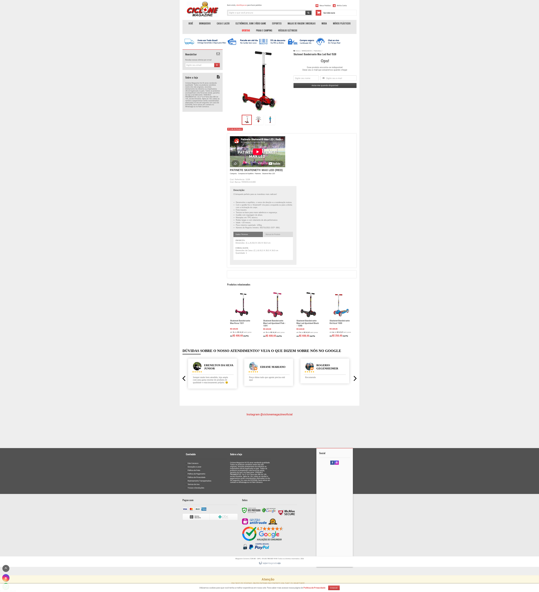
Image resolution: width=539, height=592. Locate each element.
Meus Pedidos (325, 6)
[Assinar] (217, 65)
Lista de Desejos (236, 129)
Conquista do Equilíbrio (246, 173)
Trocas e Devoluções (196, 488)
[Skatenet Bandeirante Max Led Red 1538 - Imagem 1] (247, 120)
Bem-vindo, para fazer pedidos (244, 5)
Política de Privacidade (196, 477)
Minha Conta (342, 6)
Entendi (334, 588)
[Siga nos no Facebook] (332, 463)
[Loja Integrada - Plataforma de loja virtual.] (270, 563)
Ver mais (243, 327)
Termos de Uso (193, 484)
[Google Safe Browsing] (269, 510)
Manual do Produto (273, 234)
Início (298, 51)
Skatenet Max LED (268, 173)
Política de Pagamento (196, 474)
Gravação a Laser (194, 467)
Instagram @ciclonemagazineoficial (269, 414)
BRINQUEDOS (307, 51)
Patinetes (317, 51)
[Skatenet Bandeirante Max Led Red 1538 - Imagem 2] (258, 120)
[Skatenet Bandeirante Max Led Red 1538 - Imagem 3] (270, 120)
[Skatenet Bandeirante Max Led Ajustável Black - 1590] (308, 315)
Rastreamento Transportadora (199, 481)
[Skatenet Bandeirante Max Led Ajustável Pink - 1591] (275, 315)
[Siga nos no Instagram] (337, 463)
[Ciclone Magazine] (202, 9)
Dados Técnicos (242, 234)
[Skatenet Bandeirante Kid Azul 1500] (341, 315)
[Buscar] (308, 13)
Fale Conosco (193, 463)
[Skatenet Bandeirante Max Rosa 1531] (242, 315)
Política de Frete (194, 470)
